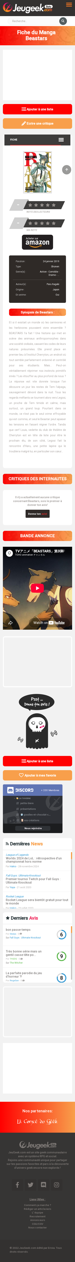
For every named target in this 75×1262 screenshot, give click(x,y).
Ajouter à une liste (39, 109)
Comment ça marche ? (37, 1205)
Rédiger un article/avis (37, 1208)
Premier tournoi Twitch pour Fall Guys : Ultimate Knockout (33, 880)
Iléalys (13, 934)
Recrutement (37, 1216)
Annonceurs (37, 1220)
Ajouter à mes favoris (40, 775)
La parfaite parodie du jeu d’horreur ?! (24, 974)
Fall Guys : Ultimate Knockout (25, 937)
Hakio (13, 866)
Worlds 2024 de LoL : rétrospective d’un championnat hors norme (34, 860)
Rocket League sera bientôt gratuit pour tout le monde (37, 901)
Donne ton (37, 514)
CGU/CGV (37, 1223)
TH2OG (13, 959)
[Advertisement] (37, 74)
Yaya (12, 887)
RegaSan (14, 980)
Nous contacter (37, 1227)
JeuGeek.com (27, 1247)
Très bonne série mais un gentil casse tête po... (24, 953)
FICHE (13, 139)
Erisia (51, 1247)
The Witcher (16, 962)
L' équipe (37, 1212)
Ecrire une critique (39, 123)
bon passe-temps (18, 930)
